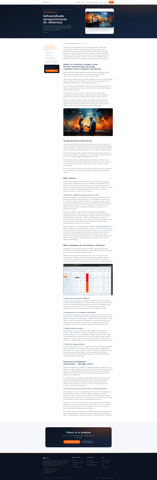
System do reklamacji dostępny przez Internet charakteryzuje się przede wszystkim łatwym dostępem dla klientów (51, 48)
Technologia (89, 2)
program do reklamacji (102, 226)
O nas (103, 464)
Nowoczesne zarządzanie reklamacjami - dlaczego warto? (52, 61)
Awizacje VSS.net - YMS (92, 462)
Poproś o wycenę (87, 441)
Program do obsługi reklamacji (71, 346)
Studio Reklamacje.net (47, 9)
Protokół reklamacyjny (77, 467)
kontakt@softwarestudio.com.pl (49, 471)
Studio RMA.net (90, 460)
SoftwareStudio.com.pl (91, 464)
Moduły (78, 2)
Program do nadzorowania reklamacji (73, 300)
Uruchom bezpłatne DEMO (71, 441)
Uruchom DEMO (52, 70)
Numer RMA (74, 464)
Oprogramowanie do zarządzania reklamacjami (75, 314)
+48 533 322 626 (46, 472)
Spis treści (74, 460)
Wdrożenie (96, 2)
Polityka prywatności (104, 478)
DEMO (111, 2)
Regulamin (112, 478)
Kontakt (105, 2)
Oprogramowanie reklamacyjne (49, 53)
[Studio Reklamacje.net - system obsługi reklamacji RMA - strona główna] (47, 2)
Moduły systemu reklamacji (78, 462)
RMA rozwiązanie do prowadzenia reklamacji (50, 58)
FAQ (101, 2)
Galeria (83, 2)
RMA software (49, 55)
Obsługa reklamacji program (70, 330)
